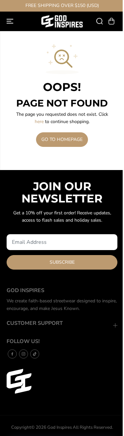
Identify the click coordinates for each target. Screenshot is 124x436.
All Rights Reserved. (93, 427)
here (39, 121)
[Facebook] (12, 354)
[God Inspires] (62, 21)
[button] (11, 21)
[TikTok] (34, 354)
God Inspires (59, 427)
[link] (62, 381)
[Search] (99, 21)
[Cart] (111, 21)
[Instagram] (23, 354)
